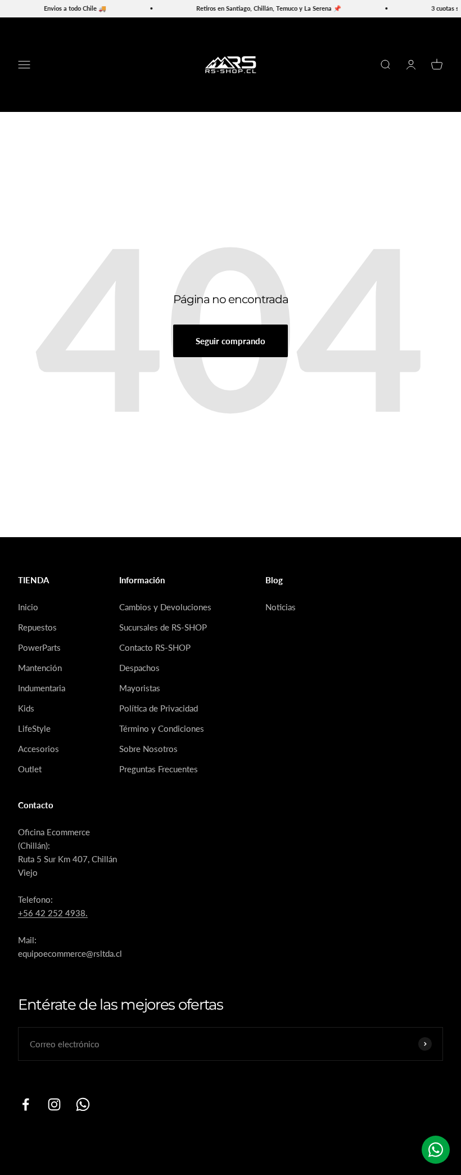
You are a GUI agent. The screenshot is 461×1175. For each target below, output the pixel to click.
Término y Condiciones (161, 728)
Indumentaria (41, 688)
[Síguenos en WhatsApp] (83, 1104)
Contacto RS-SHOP (155, 647)
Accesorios (38, 749)
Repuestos (37, 627)
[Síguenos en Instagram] (54, 1104)
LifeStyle (34, 728)
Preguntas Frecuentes (158, 769)
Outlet (30, 769)
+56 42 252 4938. (53, 913)
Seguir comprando (230, 341)
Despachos (139, 668)
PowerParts (39, 647)
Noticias (280, 607)
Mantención (40, 668)
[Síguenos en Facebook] (25, 1104)
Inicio (28, 607)
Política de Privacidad (158, 708)
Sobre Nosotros (148, 749)
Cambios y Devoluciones (165, 607)
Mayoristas (139, 688)
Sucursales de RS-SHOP (163, 627)
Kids (26, 708)
